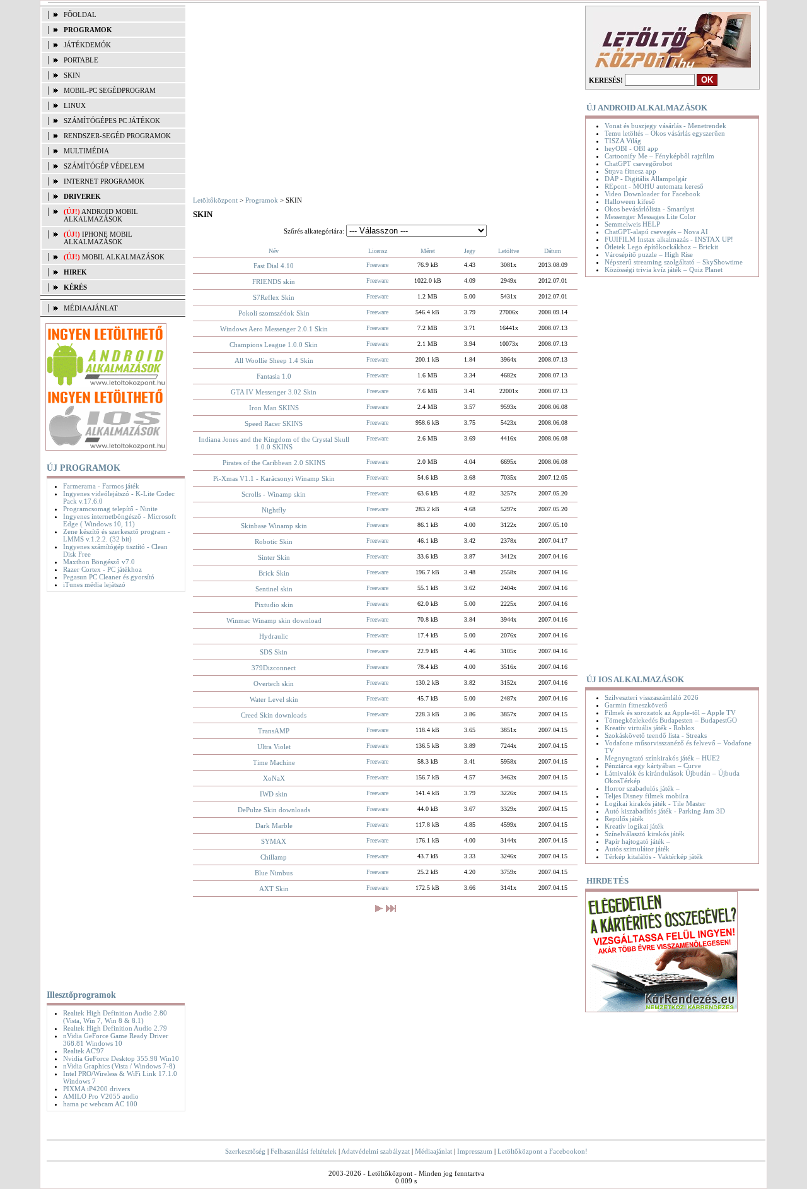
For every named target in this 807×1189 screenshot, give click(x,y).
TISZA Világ (623, 141)
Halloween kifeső (630, 201)
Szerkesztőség (245, 1151)
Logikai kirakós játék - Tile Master (655, 803)
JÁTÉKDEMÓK (87, 45)
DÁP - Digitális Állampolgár (646, 178)
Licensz (377, 250)
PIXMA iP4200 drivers (96, 1088)
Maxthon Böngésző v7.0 (99, 561)
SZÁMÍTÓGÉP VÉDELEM (104, 166)
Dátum (552, 250)
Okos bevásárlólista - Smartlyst (649, 209)
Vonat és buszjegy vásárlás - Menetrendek (665, 125)
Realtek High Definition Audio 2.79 (115, 1028)
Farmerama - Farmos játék (101, 486)
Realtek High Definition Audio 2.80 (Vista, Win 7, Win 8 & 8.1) (115, 1016)
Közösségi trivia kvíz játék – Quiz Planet (664, 269)
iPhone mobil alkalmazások (98, 237)
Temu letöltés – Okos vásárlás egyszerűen (665, 133)
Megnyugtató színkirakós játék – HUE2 (662, 758)
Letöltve (508, 250)
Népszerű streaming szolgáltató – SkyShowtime (674, 262)
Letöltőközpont (215, 200)
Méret (428, 250)
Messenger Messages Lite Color (650, 216)
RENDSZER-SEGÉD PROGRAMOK (117, 135)
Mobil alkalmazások (123, 257)
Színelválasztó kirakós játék (645, 833)
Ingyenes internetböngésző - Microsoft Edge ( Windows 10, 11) (119, 520)
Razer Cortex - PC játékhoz (102, 569)
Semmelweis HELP (632, 224)
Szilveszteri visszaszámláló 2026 (652, 697)
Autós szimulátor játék (637, 849)
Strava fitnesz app (630, 171)
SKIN (72, 75)
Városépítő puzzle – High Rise (649, 254)
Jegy (469, 250)
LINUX (75, 105)
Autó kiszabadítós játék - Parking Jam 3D (665, 811)
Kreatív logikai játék (634, 826)
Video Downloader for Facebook (652, 194)
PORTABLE (81, 60)
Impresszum (474, 1151)
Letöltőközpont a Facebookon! (542, 1151)
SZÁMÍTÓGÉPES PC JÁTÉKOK (112, 120)
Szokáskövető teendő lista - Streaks (656, 735)
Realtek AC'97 (83, 1051)
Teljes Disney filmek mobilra (646, 796)
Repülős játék (624, 818)
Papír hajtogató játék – (637, 841)
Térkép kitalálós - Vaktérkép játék (654, 856)
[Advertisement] (112, 788)
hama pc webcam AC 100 (100, 1104)
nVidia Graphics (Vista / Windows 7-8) (119, 1066)
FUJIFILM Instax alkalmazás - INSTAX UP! (669, 239)
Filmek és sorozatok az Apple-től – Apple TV (670, 712)
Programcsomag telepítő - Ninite (110, 508)
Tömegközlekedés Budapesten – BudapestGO (671, 720)
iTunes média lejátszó (94, 584)
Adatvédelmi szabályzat (375, 1151)
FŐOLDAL (80, 14)
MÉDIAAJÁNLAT (91, 308)
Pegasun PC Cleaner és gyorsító (108, 577)
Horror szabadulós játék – (642, 788)
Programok (261, 200)
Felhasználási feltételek (303, 1151)
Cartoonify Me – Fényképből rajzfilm (659, 156)
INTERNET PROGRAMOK (104, 181)
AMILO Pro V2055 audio (101, 1096)
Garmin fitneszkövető (636, 705)
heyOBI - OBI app (631, 148)
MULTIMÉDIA (86, 151)
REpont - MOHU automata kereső (654, 186)
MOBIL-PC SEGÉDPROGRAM (110, 90)
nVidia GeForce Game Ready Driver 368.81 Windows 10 (115, 1039)
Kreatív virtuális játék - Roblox (650, 727)
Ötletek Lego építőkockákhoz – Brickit (661, 247)
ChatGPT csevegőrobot (638, 163)
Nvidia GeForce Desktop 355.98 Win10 (121, 1058)
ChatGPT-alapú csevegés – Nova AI (656, 231)
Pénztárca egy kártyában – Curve (653, 765)
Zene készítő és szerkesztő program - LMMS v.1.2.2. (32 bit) (116, 535)
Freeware (377, 264)
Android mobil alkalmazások (101, 215)
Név (274, 250)
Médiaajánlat (433, 1151)
